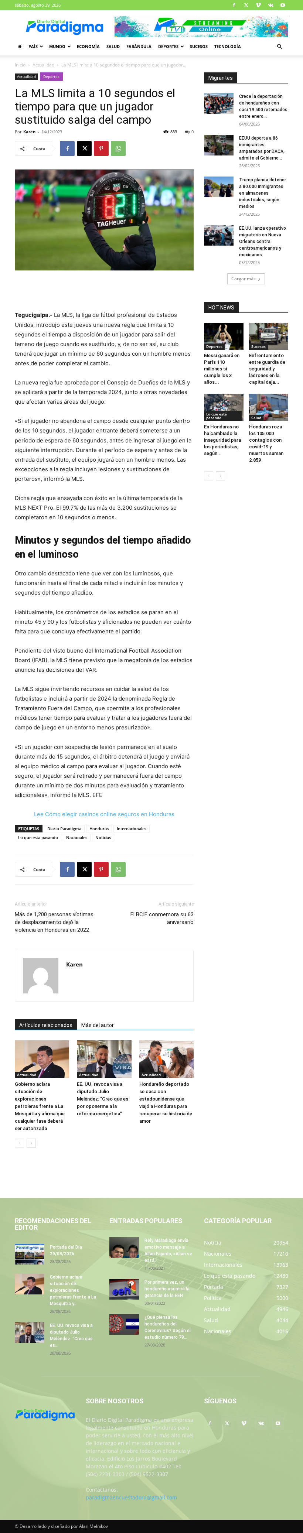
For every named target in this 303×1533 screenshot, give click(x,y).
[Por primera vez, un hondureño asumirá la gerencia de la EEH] (124, 1289)
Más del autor (97, 1025)
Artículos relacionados (45, 1025)
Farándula (139, 46)
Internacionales (131, 828)
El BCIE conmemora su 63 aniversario (162, 918)
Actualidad (43, 65)
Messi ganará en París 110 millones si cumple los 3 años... (221, 369)
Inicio (20, 65)
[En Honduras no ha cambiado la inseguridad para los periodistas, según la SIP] (224, 407)
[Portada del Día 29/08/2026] (29, 1254)
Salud (113, 46)
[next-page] (31, 1143)
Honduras (99, 828)
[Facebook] (233, 5)
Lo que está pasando (216, 415)
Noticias (103, 837)
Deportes (168, 46)
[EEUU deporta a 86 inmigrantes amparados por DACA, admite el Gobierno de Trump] (219, 145)
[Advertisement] (104, 291)
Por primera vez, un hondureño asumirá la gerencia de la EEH (167, 1289)
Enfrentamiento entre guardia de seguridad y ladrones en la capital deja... (267, 369)
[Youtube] (282, 5)
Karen (29, 131)
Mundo (57, 46)
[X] (246, 5)
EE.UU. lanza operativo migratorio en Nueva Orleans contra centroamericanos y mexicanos (262, 241)
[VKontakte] (270, 5)
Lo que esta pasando (38, 837)
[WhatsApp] (118, 148)
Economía (88, 46)
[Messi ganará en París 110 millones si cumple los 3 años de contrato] (224, 336)
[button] (279, 46)
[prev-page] (19, 1143)
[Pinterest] (101, 148)
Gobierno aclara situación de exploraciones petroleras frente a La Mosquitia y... (73, 1290)
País (33, 46)
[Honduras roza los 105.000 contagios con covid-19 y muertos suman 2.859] (269, 407)
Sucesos (199, 46)
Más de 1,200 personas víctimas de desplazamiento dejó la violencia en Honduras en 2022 (54, 922)
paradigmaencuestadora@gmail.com (131, 1497)
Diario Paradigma (64, 828)
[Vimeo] (258, 5)
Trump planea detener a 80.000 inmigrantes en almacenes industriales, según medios (262, 193)
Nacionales (76, 837)
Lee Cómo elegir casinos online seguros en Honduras (104, 814)
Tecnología (227, 46)
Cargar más (243, 279)
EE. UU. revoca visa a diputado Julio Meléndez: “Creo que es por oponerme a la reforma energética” (102, 1098)
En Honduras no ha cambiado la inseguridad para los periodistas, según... (222, 440)
